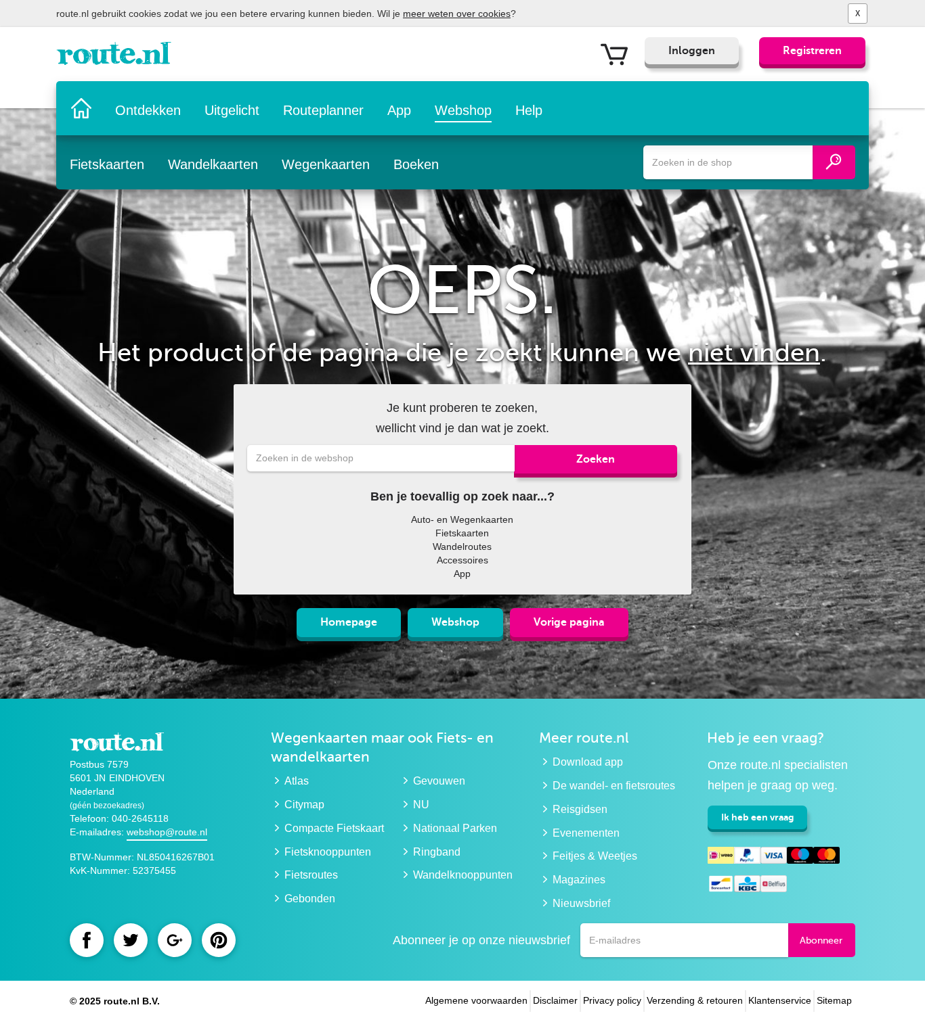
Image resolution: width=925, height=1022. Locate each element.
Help (528, 110)
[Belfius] (773, 886)
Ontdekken (148, 110)
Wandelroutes (462, 546)
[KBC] (747, 886)
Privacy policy (612, 1000)
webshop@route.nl (167, 832)
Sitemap (834, 1000)
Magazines (579, 879)
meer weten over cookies (457, 13)
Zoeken (595, 459)
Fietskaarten (107, 164)
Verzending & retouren (695, 1000)
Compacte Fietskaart (334, 828)
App (399, 110)
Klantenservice (779, 1000)
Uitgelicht (232, 110)
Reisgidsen (580, 809)
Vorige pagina (569, 622)
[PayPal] (747, 857)
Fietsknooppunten (327, 852)
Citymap (304, 804)
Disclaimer (555, 1000)
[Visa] (773, 857)
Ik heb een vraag (757, 817)
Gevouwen (439, 781)
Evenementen (586, 833)
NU (421, 804)
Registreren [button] (812, 51)
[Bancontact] (721, 886)
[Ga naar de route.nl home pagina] (118, 57)
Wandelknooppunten (463, 875)
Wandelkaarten (213, 164)
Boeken (416, 164)
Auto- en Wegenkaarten (462, 519)
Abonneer (821, 940)
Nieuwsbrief (581, 903)
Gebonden (309, 898)
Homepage (348, 622)
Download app (588, 762)
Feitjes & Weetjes (595, 856)
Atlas (296, 781)
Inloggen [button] (691, 51)
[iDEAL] (721, 857)
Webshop (463, 110)
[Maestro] (800, 857)
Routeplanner (323, 110)
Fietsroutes (311, 875)
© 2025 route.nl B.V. (115, 1001)
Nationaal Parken (455, 828)
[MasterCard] (826, 857)
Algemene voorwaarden (476, 1000)
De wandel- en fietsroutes (614, 785)
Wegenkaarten (326, 164)
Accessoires (462, 560)
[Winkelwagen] (619, 53)
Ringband (436, 852)
